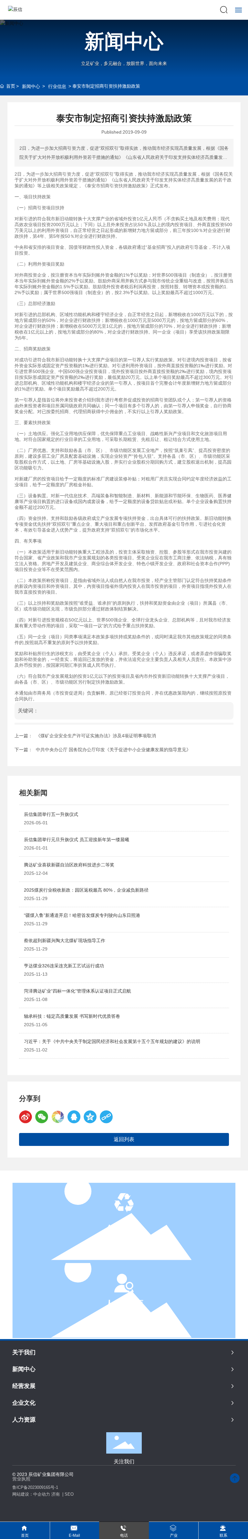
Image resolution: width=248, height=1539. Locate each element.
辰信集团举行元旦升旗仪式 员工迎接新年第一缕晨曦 (76, 839)
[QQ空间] (90, 1116)
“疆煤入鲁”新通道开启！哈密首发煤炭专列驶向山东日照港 (82, 915)
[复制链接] (106, 1116)
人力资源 (124, 1304)
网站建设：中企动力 (31, 1494)
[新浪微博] (25, 1116)
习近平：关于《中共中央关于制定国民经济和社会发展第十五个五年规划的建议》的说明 (112, 1041)
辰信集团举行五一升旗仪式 (51, 814)
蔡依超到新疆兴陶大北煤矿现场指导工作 (64, 940)
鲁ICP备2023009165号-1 (35, 1487)
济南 (55, 1494)
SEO (69, 1494)
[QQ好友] (73, 1116)
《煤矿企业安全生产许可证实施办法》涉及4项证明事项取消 (96, 735)
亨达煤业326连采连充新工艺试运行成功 (64, 965)
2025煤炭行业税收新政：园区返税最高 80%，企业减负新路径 (86, 890)
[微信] (41, 1116)
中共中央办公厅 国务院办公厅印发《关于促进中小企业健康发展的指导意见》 (113, 749)
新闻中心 (124, 41)
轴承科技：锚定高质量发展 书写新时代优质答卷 (72, 1016)
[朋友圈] (57, 1116)
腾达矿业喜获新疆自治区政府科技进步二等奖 (69, 864)
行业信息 (57, 86)
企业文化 (124, 1229)
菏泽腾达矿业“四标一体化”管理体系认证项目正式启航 (77, 991)
